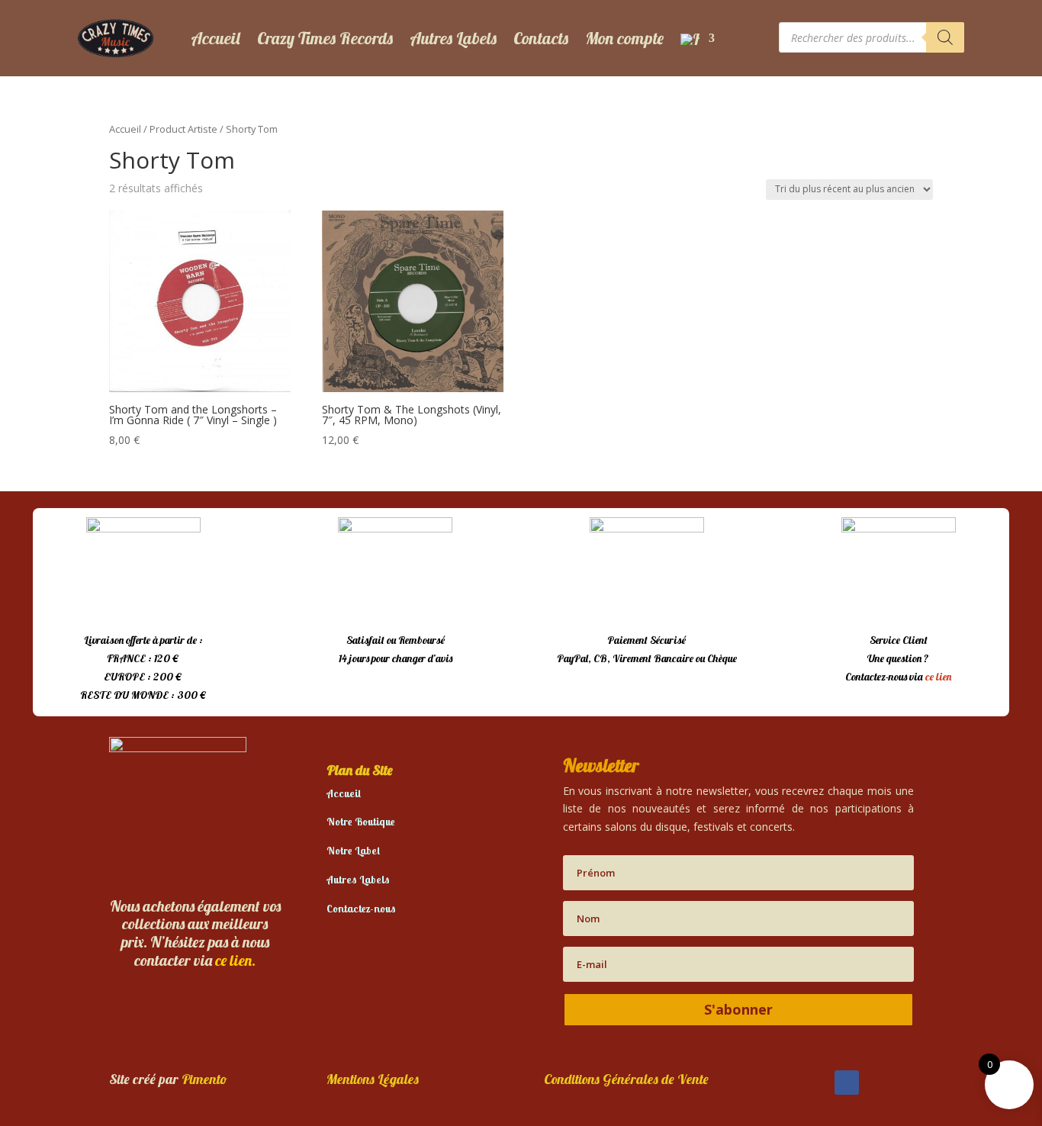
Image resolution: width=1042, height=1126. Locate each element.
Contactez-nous (361, 908)
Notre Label (353, 850)
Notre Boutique (360, 821)
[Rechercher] (945, 37)
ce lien (938, 677)
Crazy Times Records (325, 38)
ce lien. (235, 960)
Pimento (204, 1079)
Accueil (215, 38)
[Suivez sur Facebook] (847, 1082)
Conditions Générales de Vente (626, 1079)
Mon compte (624, 38)
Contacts (540, 38)
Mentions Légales (372, 1079)
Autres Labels (453, 38)
